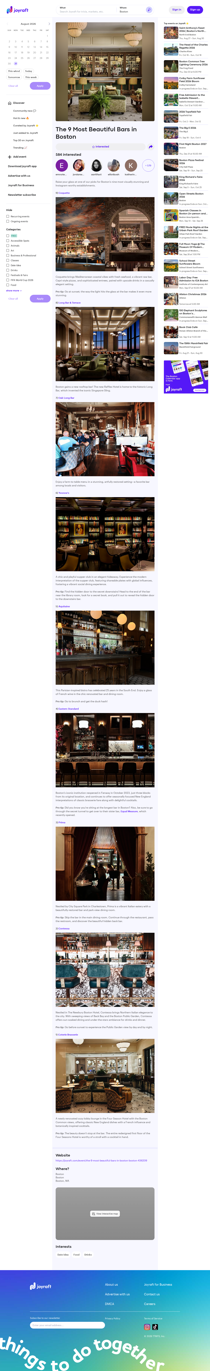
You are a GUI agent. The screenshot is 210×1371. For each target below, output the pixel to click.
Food (13, 285)
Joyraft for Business (158, 1284)
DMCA (109, 1304)
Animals (15, 245)
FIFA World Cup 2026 (22, 280)
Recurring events (20, 216)
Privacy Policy (112, 1318)
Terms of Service (153, 1318)
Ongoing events (19, 221)
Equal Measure (129, 811)
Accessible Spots (20, 240)
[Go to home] (19, 10)
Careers (149, 1304)
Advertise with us (117, 1294)
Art (12, 250)
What (63, 8)
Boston (124, 11)
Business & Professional (23, 255)
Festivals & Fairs (19, 275)
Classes (15, 260)
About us (111, 1284)
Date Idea (16, 265)
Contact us (152, 1294)
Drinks (14, 270)
